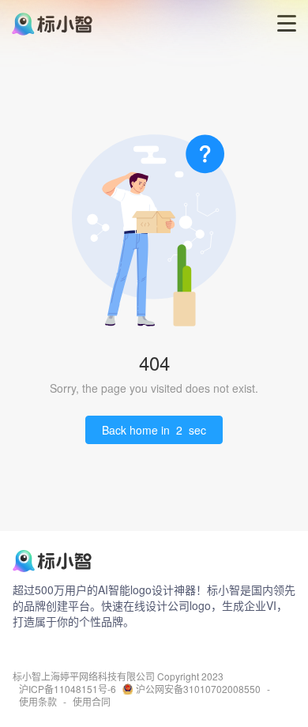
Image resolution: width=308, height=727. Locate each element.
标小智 (27, 676)
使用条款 (38, 701)
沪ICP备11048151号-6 (67, 689)
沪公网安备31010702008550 (198, 689)
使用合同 (92, 701)
